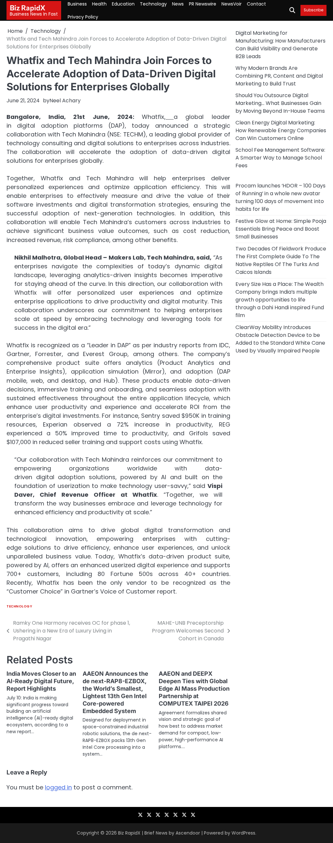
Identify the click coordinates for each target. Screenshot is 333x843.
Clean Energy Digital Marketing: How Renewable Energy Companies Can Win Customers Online (280, 130)
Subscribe (313, 10)
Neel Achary (65, 100)
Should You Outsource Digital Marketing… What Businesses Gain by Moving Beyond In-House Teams (280, 103)
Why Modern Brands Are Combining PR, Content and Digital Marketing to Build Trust (279, 75)
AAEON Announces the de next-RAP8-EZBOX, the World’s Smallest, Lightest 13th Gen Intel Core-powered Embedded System (115, 692)
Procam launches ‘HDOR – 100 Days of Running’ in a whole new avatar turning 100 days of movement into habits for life (280, 197)
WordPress (243, 833)
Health (99, 4)
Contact (256, 4)
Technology (153, 4)
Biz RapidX (27, 7)
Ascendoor (188, 833)
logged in (58, 787)
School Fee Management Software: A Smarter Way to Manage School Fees (280, 157)
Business (77, 4)
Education (123, 4)
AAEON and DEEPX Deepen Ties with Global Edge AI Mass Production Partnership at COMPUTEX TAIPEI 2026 (194, 688)
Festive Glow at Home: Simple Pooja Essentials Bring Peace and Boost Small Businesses (280, 228)
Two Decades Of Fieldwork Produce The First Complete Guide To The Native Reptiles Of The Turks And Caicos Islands (280, 260)
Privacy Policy (83, 17)
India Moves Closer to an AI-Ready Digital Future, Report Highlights (41, 681)
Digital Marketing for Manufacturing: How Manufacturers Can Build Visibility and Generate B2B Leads (280, 44)
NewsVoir (231, 4)
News (178, 4)
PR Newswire (202, 4)
